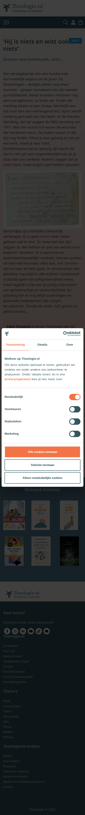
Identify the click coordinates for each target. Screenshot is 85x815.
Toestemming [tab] (15, 344)
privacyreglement (18, 379)
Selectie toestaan (42, 465)
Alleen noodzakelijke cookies (42, 477)
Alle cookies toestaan (42, 452)
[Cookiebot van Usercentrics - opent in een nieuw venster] (63, 333)
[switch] (74, 409)
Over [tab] (69, 344)
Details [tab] (42, 344)
